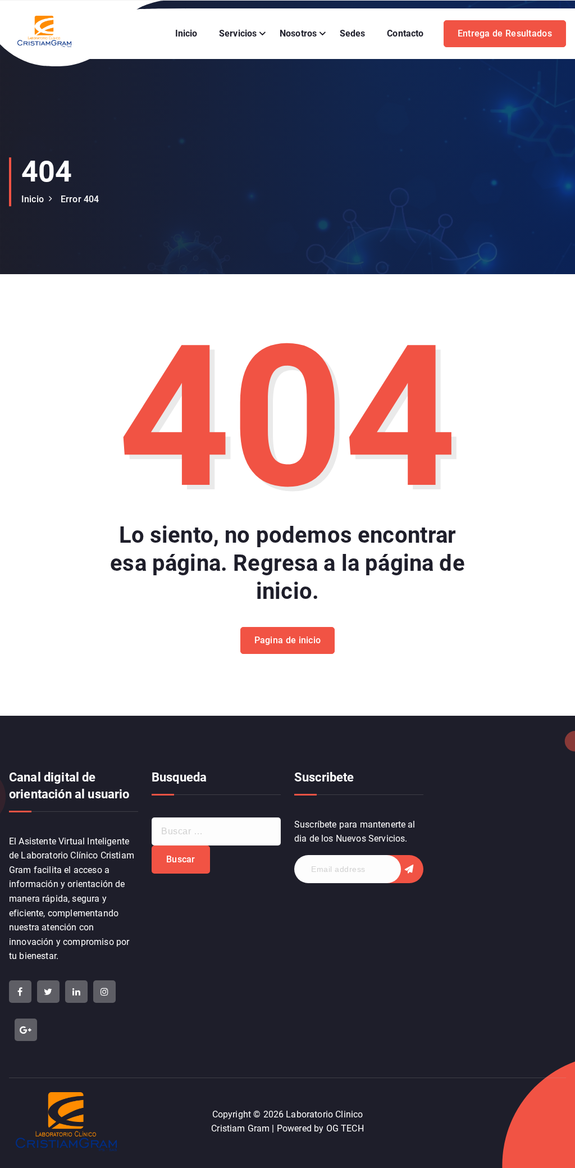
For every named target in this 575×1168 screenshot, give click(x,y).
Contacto (405, 33)
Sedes (353, 33)
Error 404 (80, 199)
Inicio (186, 33)
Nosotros (298, 33)
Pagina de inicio (287, 640)
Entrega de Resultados (505, 33)
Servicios (238, 33)
